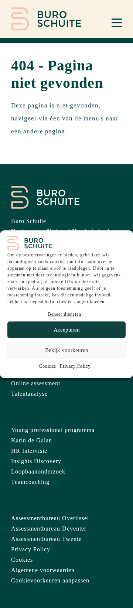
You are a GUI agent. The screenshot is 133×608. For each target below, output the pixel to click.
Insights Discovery (36, 461)
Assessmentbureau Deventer (48, 528)
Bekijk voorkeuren (66, 350)
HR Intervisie (29, 451)
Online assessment (35, 383)
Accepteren (67, 330)
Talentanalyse (29, 394)
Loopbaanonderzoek (38, 471)
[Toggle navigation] (117, 23)
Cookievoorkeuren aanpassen (50, 580)
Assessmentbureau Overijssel (50, 518)
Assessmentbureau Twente (46, 539)
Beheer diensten (64, 313)
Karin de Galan (31, 440)
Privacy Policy (75, 365)
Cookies (47, 365)
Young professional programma (53, 430)
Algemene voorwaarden (43, 570)
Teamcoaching (30, 482)
